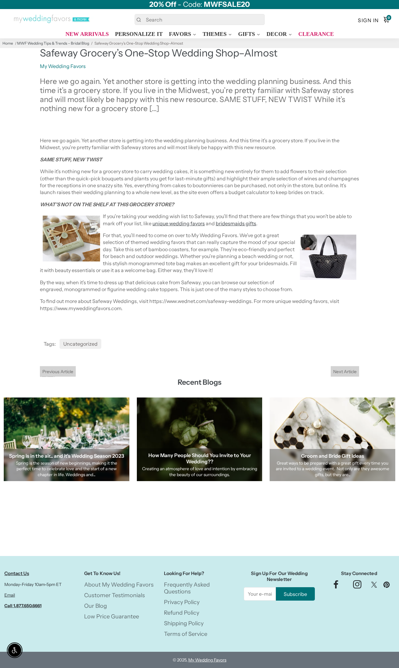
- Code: (199, 4)
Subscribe (295, 594)
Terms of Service (185, 634)
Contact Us (16, 573)
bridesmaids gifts (236, 223)
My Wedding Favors (207, 659)
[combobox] (200, 19)
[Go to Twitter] (374, 586)
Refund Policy (181, 612)
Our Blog (95, 605)
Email (9, 594)
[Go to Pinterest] (386, 586)
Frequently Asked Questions (187, 588)
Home (7, 43)
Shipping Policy (184, 623)
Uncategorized (80, 344)
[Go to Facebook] (336, 586)
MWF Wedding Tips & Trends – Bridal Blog (53, 43)
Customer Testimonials (114, 595)
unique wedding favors (178, 223)
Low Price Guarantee (111, 616)
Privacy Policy (182, 602)
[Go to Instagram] (357, 586)
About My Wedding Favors (119, 584)
